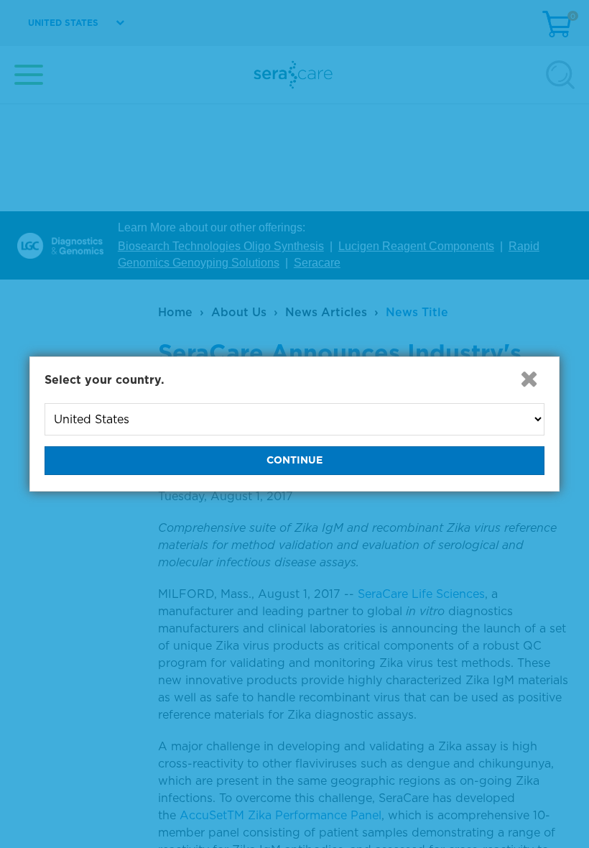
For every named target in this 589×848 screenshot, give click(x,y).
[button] (528, 378)
